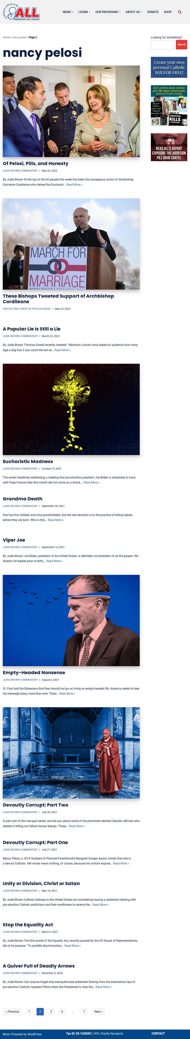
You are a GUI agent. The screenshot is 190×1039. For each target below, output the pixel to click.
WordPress (34, 1034)
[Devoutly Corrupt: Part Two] (71, 753)
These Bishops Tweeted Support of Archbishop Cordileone (58, 299)
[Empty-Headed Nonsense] (71, 620)
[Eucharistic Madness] (71, 409)
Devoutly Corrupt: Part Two (35, 805)
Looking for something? (166, 37)
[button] (72, 12)
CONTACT (158, 1033)
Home (6, 37)
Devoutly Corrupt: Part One (35, 842)
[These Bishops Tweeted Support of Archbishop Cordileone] (71, 244)
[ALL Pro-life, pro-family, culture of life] (21, 11)
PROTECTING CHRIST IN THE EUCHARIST (27, 308)
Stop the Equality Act (28, 924)
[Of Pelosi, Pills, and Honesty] (71, 111)
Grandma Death (22, 499)
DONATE (153, 12)
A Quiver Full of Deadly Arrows (39, 966)
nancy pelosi (19, 37)
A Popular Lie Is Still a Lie (31, 329)
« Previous (12, 1011)
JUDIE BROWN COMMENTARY (20, 170)
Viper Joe (14, 540)
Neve (6, 1034)
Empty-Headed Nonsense (34, 672)
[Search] (180, 12)
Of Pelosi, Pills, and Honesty (35, 163)
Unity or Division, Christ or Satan (41, 883)
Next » (98, 1011)
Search (181, 44)
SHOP (168, 12)
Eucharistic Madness (28, 461)
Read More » (74, 184)
